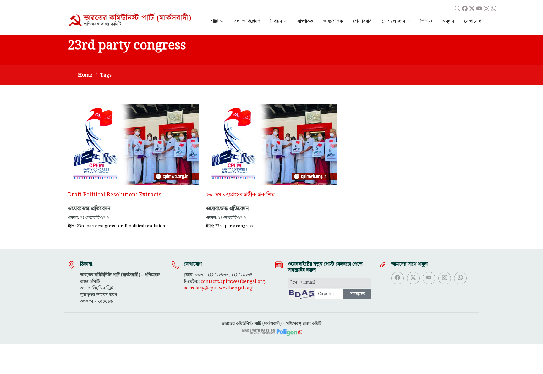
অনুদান (448, 21)
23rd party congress (96, 226)
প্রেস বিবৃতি (362, 21)
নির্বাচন (276, 21)
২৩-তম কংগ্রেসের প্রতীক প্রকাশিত (240, 194)
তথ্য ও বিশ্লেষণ (247, 21)
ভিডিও (426, 21)
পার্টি (214, 21)
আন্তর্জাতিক (333, 21)
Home (85, 75)
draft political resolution (141, 226)
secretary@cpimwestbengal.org (218, 288)
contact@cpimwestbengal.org (233, 281)
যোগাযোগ (472, 21)
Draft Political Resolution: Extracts (114, 194)
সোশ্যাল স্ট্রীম (393, 21)
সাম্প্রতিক (305, 21)
